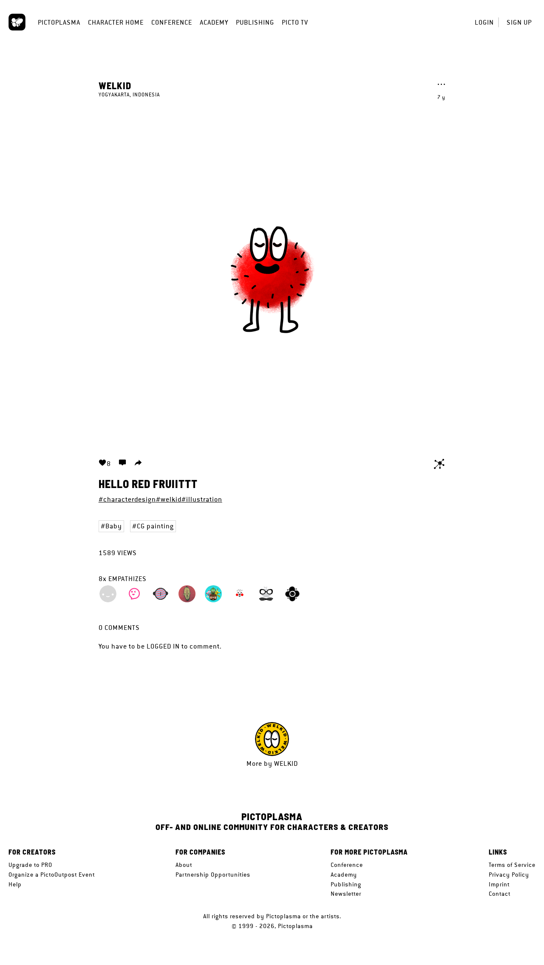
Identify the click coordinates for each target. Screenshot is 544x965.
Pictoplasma (59, 22)
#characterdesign (127, 499)
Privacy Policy (509, 874)
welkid (115, 85)
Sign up (519, 22)
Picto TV (295, 22)
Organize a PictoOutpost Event (51, 874)
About (184, 865)
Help (15, 884)
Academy (214, 22)
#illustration (201, 499)
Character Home (116, 22)
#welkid (168, 499)
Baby (113, 526)
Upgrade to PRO (30, 865)
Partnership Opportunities (213, 874)
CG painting (155, 526)
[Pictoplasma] (17, 22)
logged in (163, 646)
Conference (171, 22)
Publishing (255, 22)
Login (484, 22)
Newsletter (346, 893)
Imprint (499, 884)
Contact (499, 893)
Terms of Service (512, 865)
